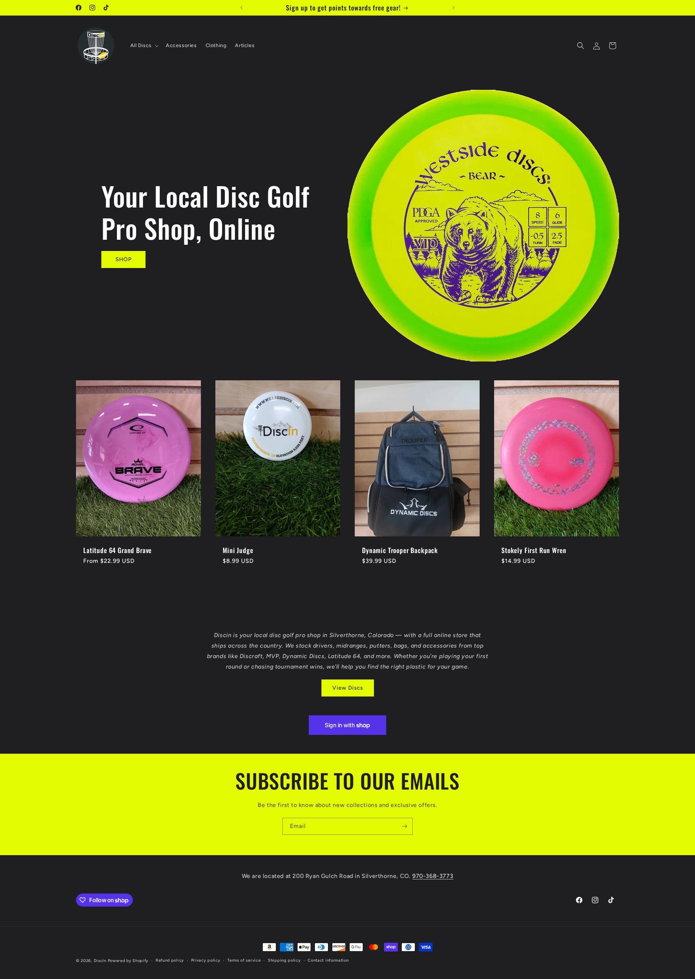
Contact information (328, 960)
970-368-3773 (432, 876)
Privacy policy (205, 960)
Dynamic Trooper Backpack (400, 550)
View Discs (347, 688)
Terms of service (244, 960)
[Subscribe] (404, 826)
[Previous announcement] (241, 7)
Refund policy (170, 960)
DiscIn (100, 960)
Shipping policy (284, 960)
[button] (143, 45)
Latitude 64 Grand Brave (117, 550)
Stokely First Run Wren (533, 550)
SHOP (123, 259)
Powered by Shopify (128, 960)
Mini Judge (238, 550)
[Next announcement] (454, 7)
